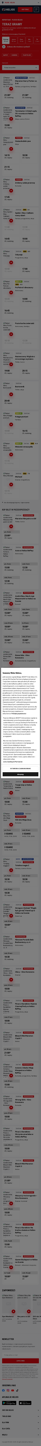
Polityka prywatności (18, 713)
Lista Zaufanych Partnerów (12, 762)
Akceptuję (20, 774)
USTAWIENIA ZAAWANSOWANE (20, 768)
